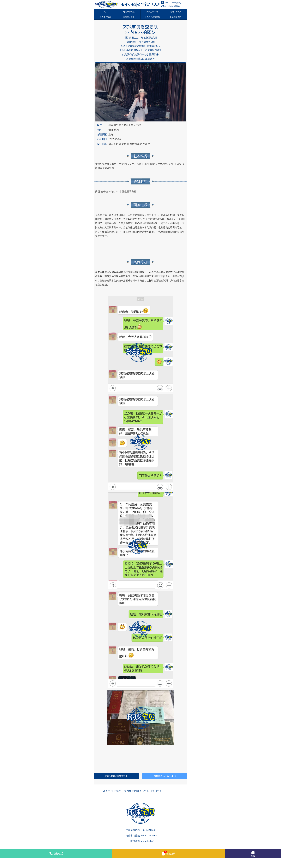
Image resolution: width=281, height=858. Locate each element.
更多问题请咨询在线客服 (116, 776)
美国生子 (157, 791)
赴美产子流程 (128, 12)
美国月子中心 (152, 12)
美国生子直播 (175, 12)
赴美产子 (118, 791)
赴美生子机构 (175, 17)
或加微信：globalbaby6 (165, 776)
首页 (105, 12)
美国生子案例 (128, 17)
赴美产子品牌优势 (152, 17)
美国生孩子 (145, 791)
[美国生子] (127, 4)
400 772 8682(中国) (173, 2)
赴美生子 (107, 791)
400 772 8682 (148, 830)
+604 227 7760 (149, 835)
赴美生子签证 (105, 17)
